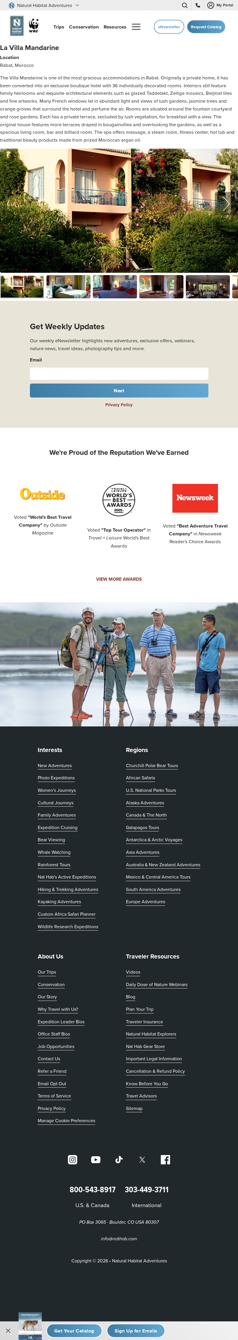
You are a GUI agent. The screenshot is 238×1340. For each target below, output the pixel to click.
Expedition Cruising (57, 827)
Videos (133, 972)
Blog (130, 996)
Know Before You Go (147, 1083)
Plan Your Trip (140, 1009)
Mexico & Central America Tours (158, 877)
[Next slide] (226, 203)
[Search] (184, 5)
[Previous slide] (11, 203)
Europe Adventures (145, 901)
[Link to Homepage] (23, 26)
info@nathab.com (119, 1239)
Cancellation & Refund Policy (155, 1071)
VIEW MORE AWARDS (119, 579)
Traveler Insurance (144, 1021)
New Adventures (55, 765)
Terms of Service (54, 1096)
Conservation (51, 984)
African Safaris (140, 777)
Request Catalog (206, 27)
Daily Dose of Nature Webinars (156, 984)
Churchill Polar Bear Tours (152, 765)
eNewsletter (169, 27)
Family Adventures (57, 815)
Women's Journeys (57, 790)
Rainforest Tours (54, 864)
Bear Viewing (51, 839)
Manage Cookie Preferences (66, 1120)
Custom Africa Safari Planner (66, 913)
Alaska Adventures (145, 802)
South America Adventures (153, 889)
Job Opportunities (56, 1046)
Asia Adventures (142, 852)
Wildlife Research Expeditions (68, 926)
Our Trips (47, 972)
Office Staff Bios (54, 1034)
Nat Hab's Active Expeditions (67, 877)
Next (119, 390)
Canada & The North (146, 815)
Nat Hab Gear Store (145, 1046)
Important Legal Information (154, 1058)
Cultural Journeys (55, 802)
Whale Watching (54, 852)
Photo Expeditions (56, 777)
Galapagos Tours (142, 827)
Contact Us (49, 1058)
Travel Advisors (141, 1096)
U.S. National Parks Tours (151, 790)
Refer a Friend (52, 1071)
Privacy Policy (119, 405)
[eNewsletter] (136, 1331)
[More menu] (136, 27)
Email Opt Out (52, 1083)
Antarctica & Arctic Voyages (154, 839)
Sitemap (134, 1108)
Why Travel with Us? (58, 1009)
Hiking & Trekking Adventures (68, 889)
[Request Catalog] (74, 1331)
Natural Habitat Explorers (151, 1034)
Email (36, 359)
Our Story (47, 996)
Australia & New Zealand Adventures (163, 864)
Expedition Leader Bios (61, 1021)
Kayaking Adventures (59, 901)
